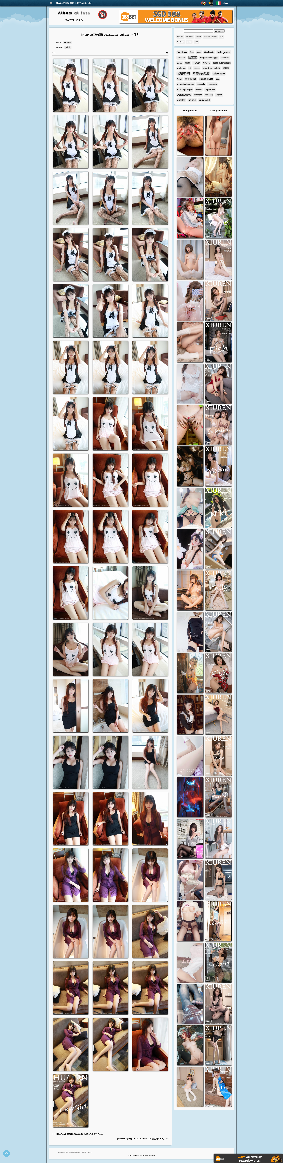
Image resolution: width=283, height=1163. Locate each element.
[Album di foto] (51, 3)
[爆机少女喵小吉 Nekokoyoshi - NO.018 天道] (218, 177)
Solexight (198, 95)
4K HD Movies (86, 1152)
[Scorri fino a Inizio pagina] (6, 1153)
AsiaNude (189, 36)
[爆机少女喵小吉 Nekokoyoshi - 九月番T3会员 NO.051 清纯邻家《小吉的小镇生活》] (190, 590)
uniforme (181, 68)
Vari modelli (204, 100)
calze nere (219, 73)
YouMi (187, 63)
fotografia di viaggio (209, 57)
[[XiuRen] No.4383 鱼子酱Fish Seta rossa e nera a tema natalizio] (218, 673)
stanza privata (206, 79)
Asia (192, 52)
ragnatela (201, 84)
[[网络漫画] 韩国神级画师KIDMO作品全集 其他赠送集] (190, 839)
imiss (179, 63)
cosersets (212, 84)
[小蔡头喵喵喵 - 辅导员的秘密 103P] (190, 921)
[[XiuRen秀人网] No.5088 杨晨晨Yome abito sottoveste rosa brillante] (218, 218)
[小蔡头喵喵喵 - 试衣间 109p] (190, 1004)
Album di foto (74, 13)
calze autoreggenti (222, 63)
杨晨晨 (226, 68)
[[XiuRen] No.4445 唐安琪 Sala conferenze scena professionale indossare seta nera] (218, 632)
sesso (192, 100)
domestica (225, 58)
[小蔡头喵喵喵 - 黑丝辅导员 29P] (190, 177)
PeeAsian (180, 42)
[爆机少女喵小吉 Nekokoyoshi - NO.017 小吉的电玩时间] (190, 218)
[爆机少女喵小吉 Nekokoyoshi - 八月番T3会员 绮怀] (190, 549)
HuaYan (67, 42)
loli (190, 68)
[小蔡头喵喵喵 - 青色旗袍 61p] (190, 508)
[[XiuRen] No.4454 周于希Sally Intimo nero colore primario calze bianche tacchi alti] (218, 590)
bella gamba (223, 52)
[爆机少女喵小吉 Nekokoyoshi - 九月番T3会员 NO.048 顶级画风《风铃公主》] (190, 466)
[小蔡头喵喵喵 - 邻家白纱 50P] (190, 384)
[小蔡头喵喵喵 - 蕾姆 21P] (190, 756)
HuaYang (209, 95)
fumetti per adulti (211, 68)
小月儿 (68, 47)
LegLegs (180, 36)
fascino (198, 36)
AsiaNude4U (184, 94)
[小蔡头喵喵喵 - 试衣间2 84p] (190, 880)
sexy (221, 36)
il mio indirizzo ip (74, 1152)
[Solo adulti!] (203, 3)
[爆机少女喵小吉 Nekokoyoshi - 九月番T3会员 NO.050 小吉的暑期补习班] (190, 1087)
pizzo (198, 52)
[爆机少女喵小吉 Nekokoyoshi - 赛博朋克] (190, 797)
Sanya (179, 79)
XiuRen (182, 52)
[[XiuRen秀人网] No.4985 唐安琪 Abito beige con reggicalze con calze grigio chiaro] (218, 260)
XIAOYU (206, 63)
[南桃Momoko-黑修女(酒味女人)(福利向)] (190, 715)
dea (217, 79)
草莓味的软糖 (201, 73)
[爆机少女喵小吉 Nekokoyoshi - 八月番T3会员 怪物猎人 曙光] (190, 1045)
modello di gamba (185, 84)
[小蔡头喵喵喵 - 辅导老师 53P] (190, 963)
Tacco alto (181, 58)
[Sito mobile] (210, 3)
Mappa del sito (63, 1152)
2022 (196, 42)
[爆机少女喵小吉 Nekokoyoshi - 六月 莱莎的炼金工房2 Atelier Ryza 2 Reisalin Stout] (190, 673)
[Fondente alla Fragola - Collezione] (218, 136)
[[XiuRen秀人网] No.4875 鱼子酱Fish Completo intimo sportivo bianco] (218, 342)
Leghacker (210, 89)
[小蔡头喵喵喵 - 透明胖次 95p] (190, 301)
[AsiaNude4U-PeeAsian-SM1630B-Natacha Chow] (190, 136)
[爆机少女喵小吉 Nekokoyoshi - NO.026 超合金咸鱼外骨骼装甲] (190, 260)
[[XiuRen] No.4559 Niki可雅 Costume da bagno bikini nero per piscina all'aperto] (218, 508)
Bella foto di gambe (210, 36)
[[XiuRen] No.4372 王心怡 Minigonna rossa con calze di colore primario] (218, 715)
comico (189, 42)
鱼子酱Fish (190, 79)
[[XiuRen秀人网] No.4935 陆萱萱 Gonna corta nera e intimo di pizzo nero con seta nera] (218, 301)
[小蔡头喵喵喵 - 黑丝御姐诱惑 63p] (190, 632)
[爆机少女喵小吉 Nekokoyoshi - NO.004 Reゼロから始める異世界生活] (190, 342)
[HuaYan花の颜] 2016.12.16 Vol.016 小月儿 (74, 3)
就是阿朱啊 (183, 73)
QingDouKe (209, 52)
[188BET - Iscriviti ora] (175, 22)
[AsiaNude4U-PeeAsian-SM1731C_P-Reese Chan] (190, 425)
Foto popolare (190, 110)
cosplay (181, 100)
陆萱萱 (192, 57)
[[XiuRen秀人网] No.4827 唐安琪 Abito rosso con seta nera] (218, 384)
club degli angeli (184, 89)
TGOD (196, 63)
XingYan (218, 95)
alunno (197, 68)
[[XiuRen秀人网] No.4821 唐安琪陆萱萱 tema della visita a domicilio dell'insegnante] (218, 425)
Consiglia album (218, 110)
